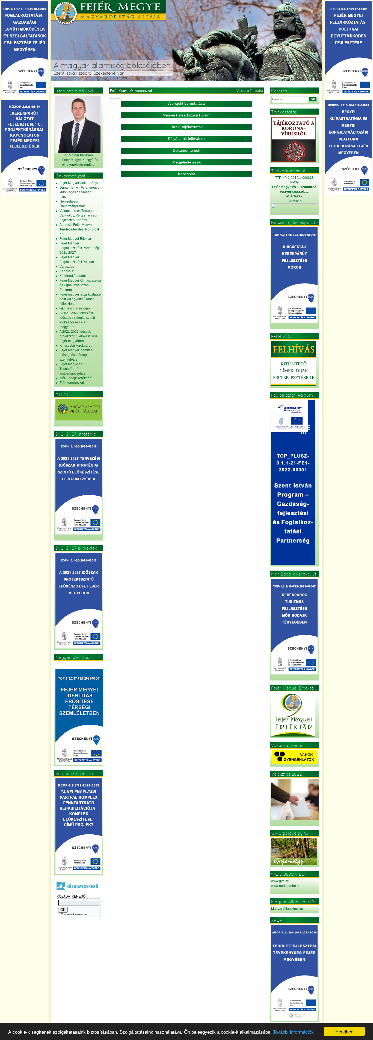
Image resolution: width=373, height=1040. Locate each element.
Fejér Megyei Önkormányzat (131, 91)
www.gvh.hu (280, 881)
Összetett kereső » (74, 914)
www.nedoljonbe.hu (286, 886)
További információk (293, 1031)
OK (312, 99)
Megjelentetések (186, 162)
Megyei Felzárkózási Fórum (186, 115)
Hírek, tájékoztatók (186, 127)
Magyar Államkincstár (287, 909)
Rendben (344, 1031)
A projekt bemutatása (186, 103)
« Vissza (115, 98)
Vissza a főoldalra (249, 91)
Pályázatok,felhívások (186, 138)
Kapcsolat (186, 174)
